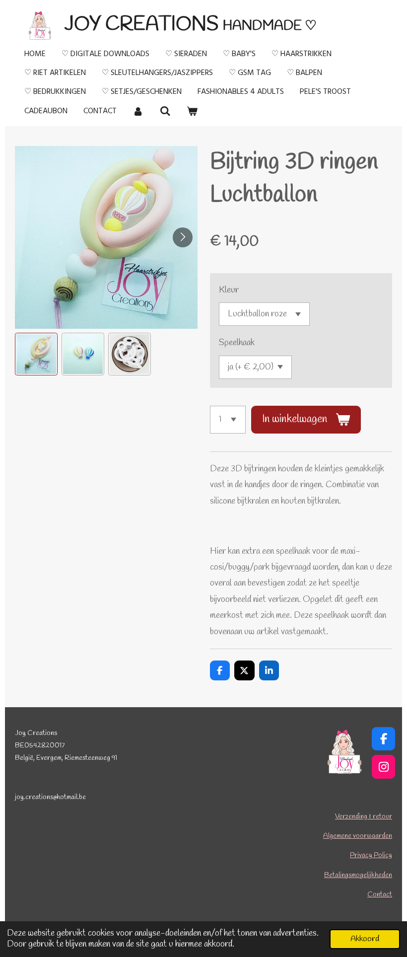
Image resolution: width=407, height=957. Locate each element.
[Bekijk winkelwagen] (192, 111)
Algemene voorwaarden (357, 836)
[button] (36, 354)
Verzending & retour (363, 816)
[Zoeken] (165, 111)
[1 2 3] (228, 420)
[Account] (138, 111)
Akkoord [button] (364, 939)
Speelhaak (237, 343)
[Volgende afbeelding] (183, 237)
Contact (379, 894)
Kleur (229, 290)
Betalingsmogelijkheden (358, 875)
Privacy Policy (371, 855)
